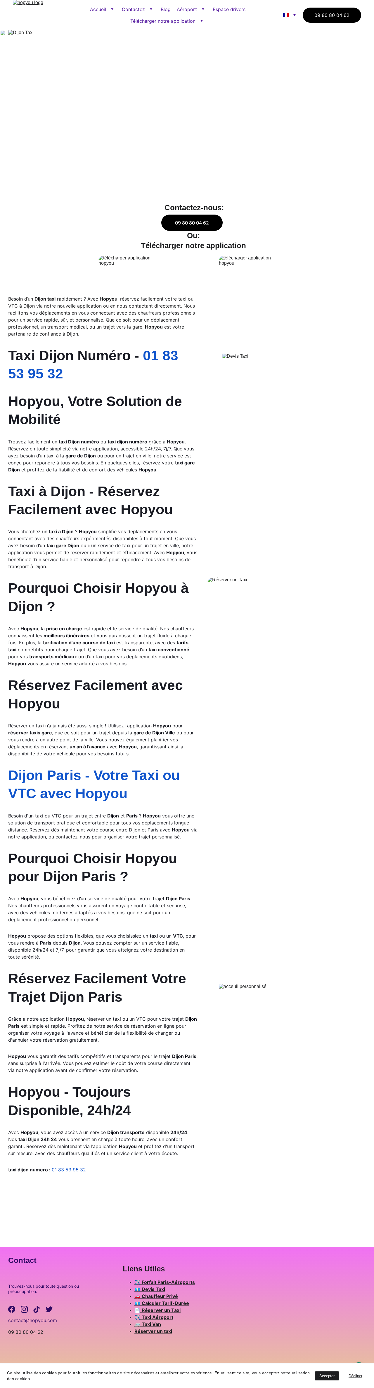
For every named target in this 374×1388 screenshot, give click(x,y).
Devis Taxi (153, 1289)
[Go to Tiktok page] (36, 1309)
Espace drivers (229, 9)
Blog (166, 9)
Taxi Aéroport (157, 1317)
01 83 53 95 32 (69, 1170)
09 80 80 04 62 (331, 15)
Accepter (327, 1376)
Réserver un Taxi (161, 1310)
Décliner (355, 1376)
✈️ (138, 1282)
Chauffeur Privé (160, 1296)
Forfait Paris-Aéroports (168, 1282)
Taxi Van (151, 1324)
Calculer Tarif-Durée (165, 1303)
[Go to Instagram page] (24, 1309)
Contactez (133, 9)
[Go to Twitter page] (49, 1309)
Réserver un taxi (153, 1331)
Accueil (98, 9)
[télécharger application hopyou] (132, 263)
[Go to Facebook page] (11, 1309)
